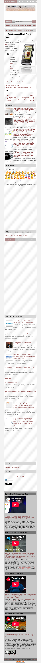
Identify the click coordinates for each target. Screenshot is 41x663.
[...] (24, 116)
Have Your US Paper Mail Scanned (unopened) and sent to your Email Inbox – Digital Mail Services (24, 356)
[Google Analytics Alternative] (20, 662)
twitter (19, 1)
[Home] (6, 30)
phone (6, 44)
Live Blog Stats (20, 476)
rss (27, 1)
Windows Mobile (27, 87)
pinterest (36, 1)
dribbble (33, 1)
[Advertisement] (23, 15)
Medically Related (11, 87)
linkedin (30, 1)
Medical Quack (8, 659)
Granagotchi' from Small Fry (12, 382)
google (25, 1)
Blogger (35, 659)
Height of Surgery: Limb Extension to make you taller (18, 333)
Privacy (10, 239)
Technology (20, 87)
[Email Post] (6, 90)
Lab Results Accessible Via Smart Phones (15, 81)
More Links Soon (11, 1)
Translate (20, 239)
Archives (30, 239)
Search (34, 21)
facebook (22, 1)
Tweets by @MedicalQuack (12, 467)
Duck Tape (8, 378)
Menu (9, 21)
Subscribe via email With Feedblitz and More (16, 235)
